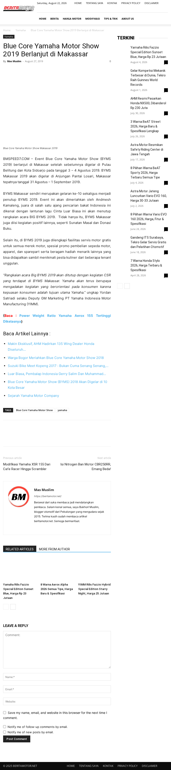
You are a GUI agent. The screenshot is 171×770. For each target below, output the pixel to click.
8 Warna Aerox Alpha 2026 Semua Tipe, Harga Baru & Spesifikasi (57, 589)
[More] (48, 71)
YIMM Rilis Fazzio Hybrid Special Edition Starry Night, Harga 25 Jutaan (94, 589)
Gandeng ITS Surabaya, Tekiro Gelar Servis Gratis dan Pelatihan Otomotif (148, 242)
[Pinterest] (28, 71)
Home (7, 30)
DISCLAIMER (152, 3)
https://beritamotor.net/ (47, 496)
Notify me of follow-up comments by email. (38, 727)
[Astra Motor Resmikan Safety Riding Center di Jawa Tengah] (122, 161)
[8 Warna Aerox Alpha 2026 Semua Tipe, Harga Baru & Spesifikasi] (57, 569)
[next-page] (13, 607)
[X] (17, 71)
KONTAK (112, 3)
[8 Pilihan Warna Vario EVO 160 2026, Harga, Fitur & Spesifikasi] (122, 231)
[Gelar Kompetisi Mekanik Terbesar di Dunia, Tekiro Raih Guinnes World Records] (122, 74)
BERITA (54, 18)
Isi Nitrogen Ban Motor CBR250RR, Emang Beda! (85, 466)
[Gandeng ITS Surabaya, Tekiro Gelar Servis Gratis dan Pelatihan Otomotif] (122, 240)
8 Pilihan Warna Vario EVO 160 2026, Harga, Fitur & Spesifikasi (148, 219)
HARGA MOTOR (72, 18)
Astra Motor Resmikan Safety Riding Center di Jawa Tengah (146, 149)
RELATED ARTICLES (20, 549)
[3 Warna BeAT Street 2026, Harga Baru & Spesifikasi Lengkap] (122, 133)
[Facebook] (142, 9)
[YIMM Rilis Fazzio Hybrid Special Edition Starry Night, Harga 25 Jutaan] (94, 569)
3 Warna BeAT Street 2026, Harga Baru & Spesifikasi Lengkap (145, 126)
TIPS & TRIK (111, 18)
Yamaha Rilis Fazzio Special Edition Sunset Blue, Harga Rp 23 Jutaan (148, 52)
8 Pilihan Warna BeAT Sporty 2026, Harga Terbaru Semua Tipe (145, 172)
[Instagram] (150, 9)
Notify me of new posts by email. (31, 732)
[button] (162, 18)
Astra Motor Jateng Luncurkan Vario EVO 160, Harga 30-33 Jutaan (148, 195)
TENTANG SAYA (94, 3)
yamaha (62, 410)
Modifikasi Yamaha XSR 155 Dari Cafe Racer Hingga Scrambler (26, 466)
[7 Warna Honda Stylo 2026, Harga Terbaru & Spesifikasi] (122, 272)
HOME (78, 3)
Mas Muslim (14, 61)
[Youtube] (164, 9)
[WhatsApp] (38, 71)
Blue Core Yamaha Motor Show (34, 410)
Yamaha (21, 30)
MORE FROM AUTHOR (54, 549)
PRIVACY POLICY (130, 3)
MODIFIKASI (92, 18)
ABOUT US (128, 18)
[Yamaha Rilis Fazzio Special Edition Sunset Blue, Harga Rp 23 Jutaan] (19, 569)
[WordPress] (53, 528)
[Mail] (157, 9)
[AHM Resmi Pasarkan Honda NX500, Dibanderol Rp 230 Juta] (122, 110)
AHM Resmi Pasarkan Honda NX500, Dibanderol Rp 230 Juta (148, 103)
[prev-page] (6, 607)
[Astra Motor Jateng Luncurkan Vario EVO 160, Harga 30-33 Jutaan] (122, 194)
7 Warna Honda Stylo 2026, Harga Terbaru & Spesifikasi (146, 265)
